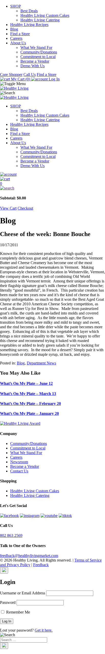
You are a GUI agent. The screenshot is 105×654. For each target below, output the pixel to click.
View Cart (8, 208)
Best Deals (29, 11)
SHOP (15, 6)
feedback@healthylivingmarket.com (29, 555)
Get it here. (43, 630)
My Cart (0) (20, 79)
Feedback (41, 565)
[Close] (4, 570)
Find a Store (20, 34)
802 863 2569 (11, 535)
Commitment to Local (38, 56)
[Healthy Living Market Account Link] (52, 174)
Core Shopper (11, 74)
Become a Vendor (34, 61)
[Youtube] (49, 515)
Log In (54, 79)
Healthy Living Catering (40, 20)
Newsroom (19, 462)
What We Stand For (36, 47)
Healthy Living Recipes (29, 24)
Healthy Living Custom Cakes (44, 15)
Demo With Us (32, 66)
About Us (18, 43)
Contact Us (19, 471)
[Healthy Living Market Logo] (14, 97)
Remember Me (17, 612)
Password (8, 602)
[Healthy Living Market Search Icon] (52, 188)
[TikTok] (65, 515)
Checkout (25, 208)
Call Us (29, 74)
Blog (14, 29)
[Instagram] (30, 515)
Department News (41, 363)
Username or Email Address (22, 593)
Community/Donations (38, 52)
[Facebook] (9, 515)
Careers (16, 38)
